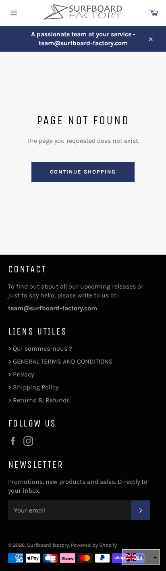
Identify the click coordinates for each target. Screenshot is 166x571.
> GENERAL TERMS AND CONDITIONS (60, 361)
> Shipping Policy (33, 387)
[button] (141, 557)
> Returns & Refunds (39, 400)
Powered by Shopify (94, 545)
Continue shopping (83, 172)
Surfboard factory (48, 545)
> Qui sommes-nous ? (40, 348)
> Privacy (21, 374)
